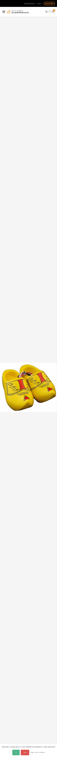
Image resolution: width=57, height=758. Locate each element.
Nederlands (29, 4)
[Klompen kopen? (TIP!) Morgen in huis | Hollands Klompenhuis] (17, 11)
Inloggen (49, 4)
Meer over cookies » (37, 752)
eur (39, 4)
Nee (25, 752)
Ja (16, 752)
